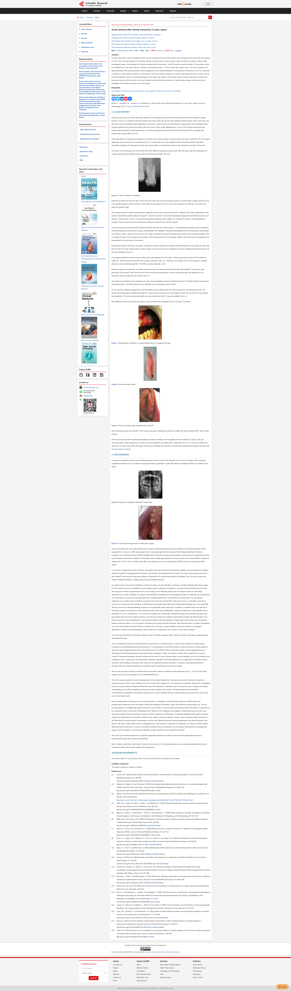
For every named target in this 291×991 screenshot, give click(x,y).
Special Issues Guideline (89, 139)
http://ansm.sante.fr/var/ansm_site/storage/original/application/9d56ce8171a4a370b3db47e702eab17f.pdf (155, 800)
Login (207, 4)
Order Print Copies (167, 968)
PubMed (160, 781)
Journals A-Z (117, 965)
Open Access (197, 965)
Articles (97, 11)
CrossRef (152, 781)
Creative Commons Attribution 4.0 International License (162, 952)
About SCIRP (143, 961)
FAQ (81, 160)
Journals (110, 11)
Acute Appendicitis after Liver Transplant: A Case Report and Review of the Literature (91, 66)
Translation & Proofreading (169, 971)
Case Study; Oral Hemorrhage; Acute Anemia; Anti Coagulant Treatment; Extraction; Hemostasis (146, 91)
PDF (136, 50)
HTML (142, 50)
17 (113, 921)
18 (113, 930)
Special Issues (142, 980)
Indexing (84, 52)
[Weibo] (101, 375)
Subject (115, 968)
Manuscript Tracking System (170, 965)
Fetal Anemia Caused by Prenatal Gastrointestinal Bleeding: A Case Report (92, 115)
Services (159, 11)
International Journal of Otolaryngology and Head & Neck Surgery (93, 259)
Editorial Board (87, 43)
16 (113, 911)
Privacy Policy (198, 977)
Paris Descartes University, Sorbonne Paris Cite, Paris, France (134, 47)
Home (84, 11)
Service (163, 961)
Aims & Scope (86, 29)
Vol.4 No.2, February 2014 (143, 25)
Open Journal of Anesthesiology (92, 315)
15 (113, 905)
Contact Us (84, 156)
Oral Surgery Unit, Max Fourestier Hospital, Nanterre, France (133, 44)
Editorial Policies (142, 968)
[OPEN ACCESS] (184, 4)
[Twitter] (81, 375)
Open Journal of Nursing (90, 340)
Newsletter (84, 147)
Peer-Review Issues (144, 974)
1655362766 (87, 396)
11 (153, 626)
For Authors (141, 971)
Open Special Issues (88, 129)
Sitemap (116, 974)
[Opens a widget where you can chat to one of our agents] (282, 987)
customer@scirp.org (90, 387)
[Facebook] (87, 375)
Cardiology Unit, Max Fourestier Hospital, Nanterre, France (133, 38)
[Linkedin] (94, 375)
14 (113, 892)
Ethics (139, 965)
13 (113, 886)
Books (123, 11)
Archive (84, 38)
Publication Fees (87, 47)
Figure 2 (129, 252)
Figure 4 (183, 296)
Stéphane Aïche (117, 35)
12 (157, 674)
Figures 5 (121, 449)
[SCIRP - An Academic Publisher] (93, 4)
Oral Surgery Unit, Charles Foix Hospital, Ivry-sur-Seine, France (134, 41)
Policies (197, 961)
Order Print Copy (86, 151)
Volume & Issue (165, 977)
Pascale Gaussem (145, 35)
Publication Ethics (199, 968)
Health (83, 176)
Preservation (197, 971)
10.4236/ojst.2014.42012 (124, 50)
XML (147, 50)
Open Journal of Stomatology (122, 25)
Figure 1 (148, 142)
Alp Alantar (157, 35)
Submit (172, 11)
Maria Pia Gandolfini (131, 35)
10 (139, 620)
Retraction (196, 974)
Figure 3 (146, 276)
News (135, 11)
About (146, 11)
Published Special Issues (90, 134)
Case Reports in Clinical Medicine (93, 201)
